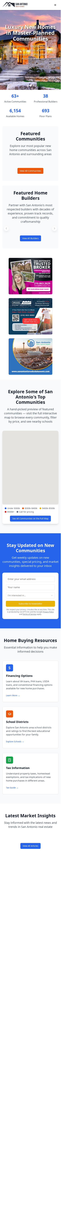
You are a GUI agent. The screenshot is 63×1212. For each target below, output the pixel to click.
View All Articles (30, 845)
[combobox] (30, 595)
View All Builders (30, 238)
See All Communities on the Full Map (30, 518)
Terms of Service (29, 614)
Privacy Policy (48, 612)
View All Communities (30, 170)
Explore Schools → (15, 741)
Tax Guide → (12, 787)
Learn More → (13, 695)
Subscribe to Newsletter (30, 603)
